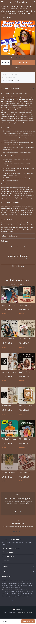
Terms (19, 612)
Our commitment (7, 590)
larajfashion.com (7, 580)
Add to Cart (28, 621)
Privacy (23, 612)
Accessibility (29, 612)
